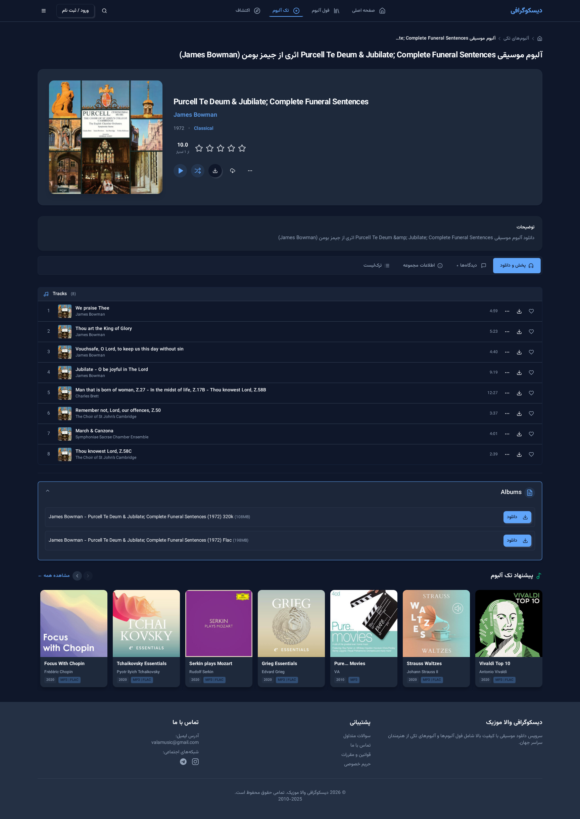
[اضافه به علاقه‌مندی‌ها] (531, 311)
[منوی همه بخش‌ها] (44, 11)
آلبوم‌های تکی (516, 38)
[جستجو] (104, 11)
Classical (203, 128)
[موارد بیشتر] (250, 170)
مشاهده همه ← (54, 575)
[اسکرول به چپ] (77, 576)
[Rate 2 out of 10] (199, 148)
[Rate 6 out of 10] (220, 148)
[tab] (517, 265)
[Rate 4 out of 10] (209, 148)
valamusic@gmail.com (175, 743)
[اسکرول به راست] (88, 576)
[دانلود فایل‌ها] (215, 170)
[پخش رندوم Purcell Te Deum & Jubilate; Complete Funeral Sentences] (197, 170)
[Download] (519, 311)
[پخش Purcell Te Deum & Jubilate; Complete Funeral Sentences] (180, 170)
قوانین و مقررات (356, 755)
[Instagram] (195, 761)
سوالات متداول (357, 736)
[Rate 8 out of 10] (231, 148)
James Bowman (195, 115)
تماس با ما (360, 745)
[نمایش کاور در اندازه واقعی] (106, 137)
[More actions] (507, 311)
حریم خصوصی (357, 764)
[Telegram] (183, 761)
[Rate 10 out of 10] (242, 148)
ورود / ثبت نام (75, 10)
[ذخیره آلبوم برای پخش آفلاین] (232, 170)
